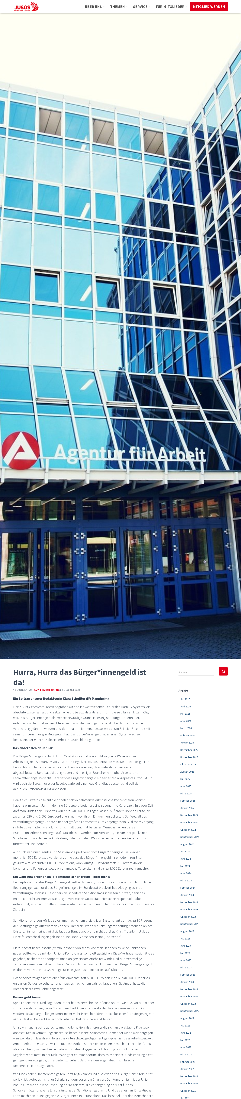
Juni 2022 (185, 1032)
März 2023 (186, 967)
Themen (118, 6)
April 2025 (185, 786)
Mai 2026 (185, 713)
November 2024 (189, 822)
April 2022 (185, 1047)
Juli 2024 (185, 851)
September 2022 (189, 1011)
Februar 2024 (187, 887)
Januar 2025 (187, 808)
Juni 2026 (185, 706)
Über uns (94, 6)
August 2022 (187, 1018)
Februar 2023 (187, 974)
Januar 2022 (187, 1069)
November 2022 (189, 996)
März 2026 (186, 728)
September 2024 (189, 837)
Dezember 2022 (189, 989)
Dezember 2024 (189, 815)
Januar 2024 (187, 895)
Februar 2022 (187, 1061)
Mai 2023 (185, 953)
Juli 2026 (185, 699)
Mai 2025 (185, 779)
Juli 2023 (185, 938)
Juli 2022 (185, 1025)
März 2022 (186, 1054)
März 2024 (186, 880)
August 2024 (187, 844)
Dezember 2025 (189, 750)
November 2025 (189, 757)
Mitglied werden (209, 6)
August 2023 (187, 931)
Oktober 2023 (188, 916)
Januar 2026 (187, 742)
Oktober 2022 (188, 1003)
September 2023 (189, 924)
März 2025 (186, 793)
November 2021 (189, 1083)
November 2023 (189, 909)
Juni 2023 (185, 945)
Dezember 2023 (189, 902)
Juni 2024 (185, 858)
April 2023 (185, 960)
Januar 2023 (187, 982)
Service (140, 6)
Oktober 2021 (188, 1090)
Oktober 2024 (188, 829)
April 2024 (185, 873)
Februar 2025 (187, 800)
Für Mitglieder (170, 6)
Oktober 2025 (188, 764)
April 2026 (185, 721)
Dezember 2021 (189, 1076)
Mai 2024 (185, 866)
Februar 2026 (187, 735)
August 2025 (187, 771)
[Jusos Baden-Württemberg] (26, 6)
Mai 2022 (185, 1040)
